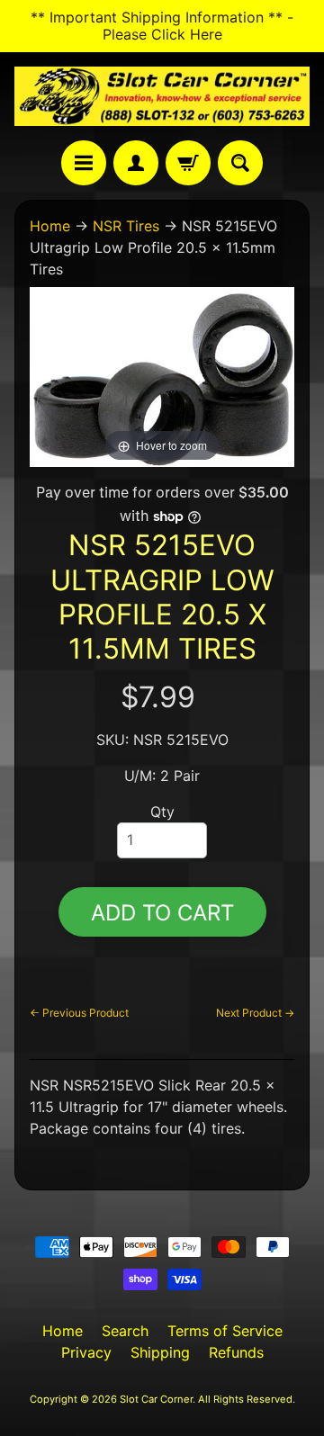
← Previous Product (79, 1012)
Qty (162, 812)
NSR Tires (126, 226)
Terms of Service (225, 1331)
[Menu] (83, 162)
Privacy (86, 1352)
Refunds (236, 1352)
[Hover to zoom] (162, 376)
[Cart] (188, 162)
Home (50, 226)
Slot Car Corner (156, 1399)
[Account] (135, 162)
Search (125, 1331)
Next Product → (255, 1012)
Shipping (160, 1352)
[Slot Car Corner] (162, 96)
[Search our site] (240, 162)
